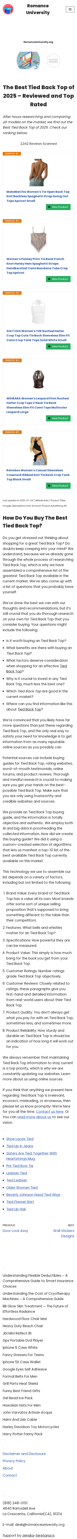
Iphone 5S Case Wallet (22, 1362)
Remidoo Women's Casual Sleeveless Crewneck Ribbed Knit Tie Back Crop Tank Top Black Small (38, 474)
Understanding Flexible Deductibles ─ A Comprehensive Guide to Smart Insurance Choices (38, 1281)
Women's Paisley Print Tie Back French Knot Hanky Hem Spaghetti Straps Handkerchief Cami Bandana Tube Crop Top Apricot (37, 266)
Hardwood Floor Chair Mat (25, 1318)
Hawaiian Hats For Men (22, 1405)
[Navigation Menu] (70, 9)
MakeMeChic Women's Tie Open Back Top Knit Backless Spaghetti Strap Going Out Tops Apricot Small (37, 196)
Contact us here (49, 1111)
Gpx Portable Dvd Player (23, 1340)
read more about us (34, 1117)
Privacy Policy (14, 1461)
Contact (10, 1475)
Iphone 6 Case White (20, 1347)
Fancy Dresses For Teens (23, 1354)
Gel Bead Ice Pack (18, 1398)
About (8, 1468)
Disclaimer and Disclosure (24, 1453)
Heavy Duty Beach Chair (23, 1326)
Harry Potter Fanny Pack (22, 1434)
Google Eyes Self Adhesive (25, 1369)
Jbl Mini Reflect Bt (17, 1333)
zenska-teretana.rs (38, 1535)
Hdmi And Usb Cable (20, 1419)
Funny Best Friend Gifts (21, 1391)
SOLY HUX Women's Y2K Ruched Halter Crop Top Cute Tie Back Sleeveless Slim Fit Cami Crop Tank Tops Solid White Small (38, 335)
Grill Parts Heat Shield (20, 1383)
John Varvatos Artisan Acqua (27, 1412)
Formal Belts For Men (20, 1376)
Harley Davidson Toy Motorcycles (31, 1427)
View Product (60, 207)
